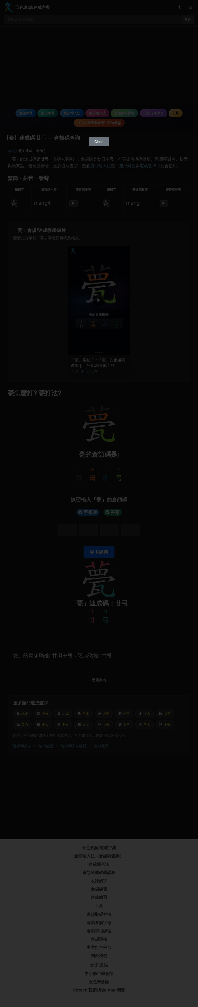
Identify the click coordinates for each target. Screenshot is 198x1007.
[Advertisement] (99, 95)
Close (99, 142)
